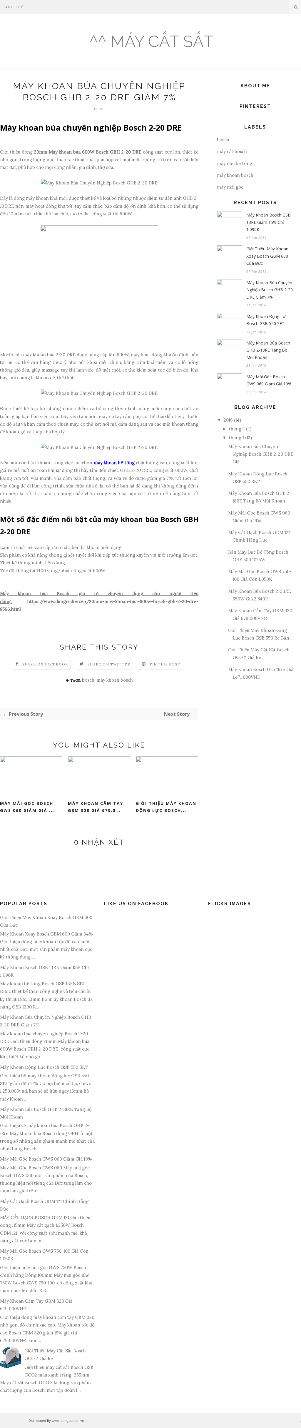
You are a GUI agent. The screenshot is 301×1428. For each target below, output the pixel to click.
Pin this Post (165, 664)
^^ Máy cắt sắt (151, 41)
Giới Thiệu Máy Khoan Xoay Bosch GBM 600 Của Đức (267, 256)
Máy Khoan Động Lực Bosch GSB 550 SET (266, 320)
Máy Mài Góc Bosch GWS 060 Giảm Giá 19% (269, 380)
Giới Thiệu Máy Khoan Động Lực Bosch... (166, 806)
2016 (228, 420)
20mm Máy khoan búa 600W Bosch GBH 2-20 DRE (87, 152)
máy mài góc (230, 187)
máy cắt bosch (232, 151)
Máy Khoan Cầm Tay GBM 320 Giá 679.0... (95, 806)
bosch (88, 680)
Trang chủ (12, 7)
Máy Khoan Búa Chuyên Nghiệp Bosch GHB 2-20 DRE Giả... (260, 454)
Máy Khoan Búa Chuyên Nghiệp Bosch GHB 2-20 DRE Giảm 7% (269, 290)
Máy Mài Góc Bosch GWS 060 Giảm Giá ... (27, 806)
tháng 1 (236, 437)
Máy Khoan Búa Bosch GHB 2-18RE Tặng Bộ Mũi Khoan (268, 350)
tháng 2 (237, 429)
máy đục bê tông (234, 163)
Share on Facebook (45, 664)
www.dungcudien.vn (68, 1420)
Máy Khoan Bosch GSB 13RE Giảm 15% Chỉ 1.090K (268, 222)
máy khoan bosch (114, 680)
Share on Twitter (109, 664)
